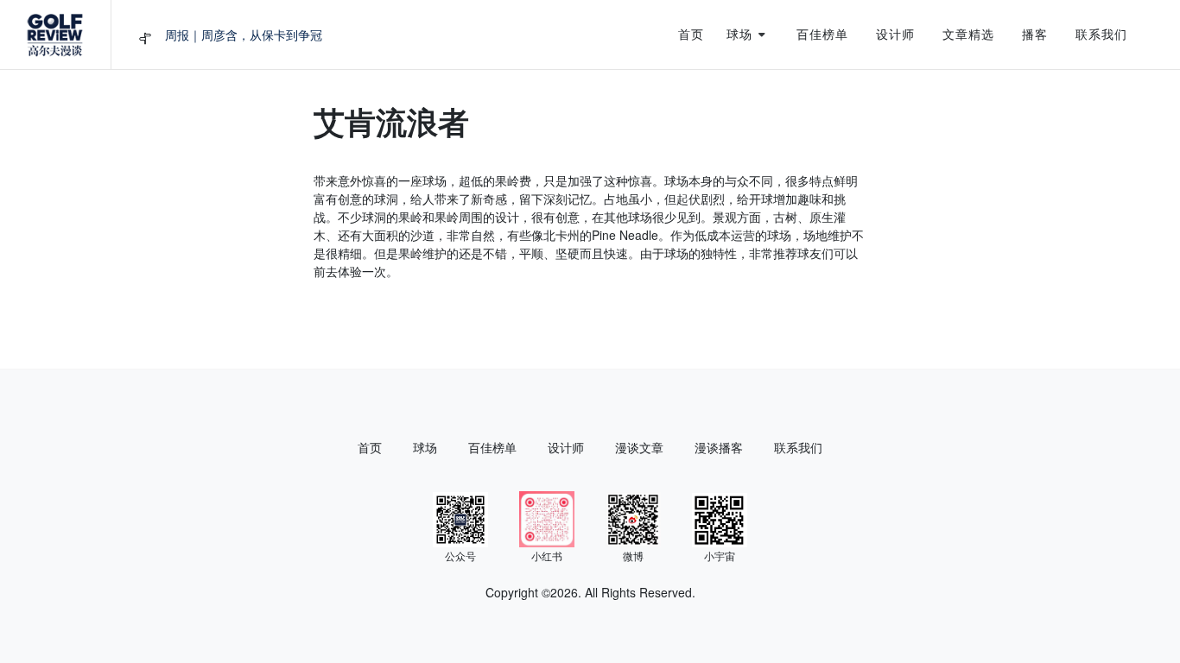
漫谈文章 (639, 447)
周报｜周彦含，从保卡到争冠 (243, 34)
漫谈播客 (719, 447)
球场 (425, 447)
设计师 (566, 447)
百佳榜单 (492, 447)
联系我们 (798, 447)
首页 (370, 447)
